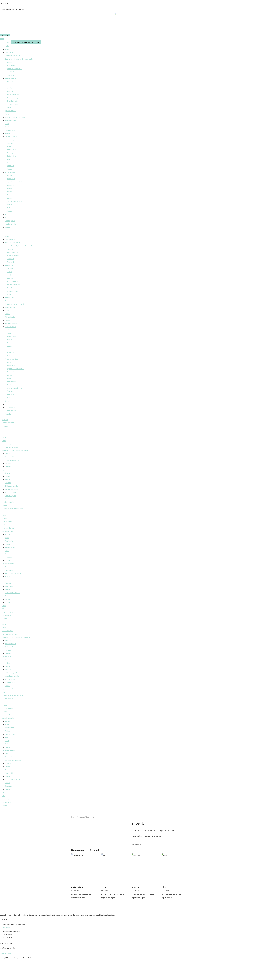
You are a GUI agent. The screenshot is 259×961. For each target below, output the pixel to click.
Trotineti (10, 75)
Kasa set (10, 192)
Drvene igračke (10, 221)
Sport (9, 162)
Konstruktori (11, 149)
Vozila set (10, 166)
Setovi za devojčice (11, 172)
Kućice (9, 175)
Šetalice (10, 82)
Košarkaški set (78, 887)
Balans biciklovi (12, 65)
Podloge (10, 91)
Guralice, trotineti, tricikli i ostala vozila (19, 59)
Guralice (10, 62)
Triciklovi (10, 72)
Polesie (7, 133)
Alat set (10, 143)
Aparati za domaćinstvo (15, 182)
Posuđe (9, 188)
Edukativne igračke (13, 95)
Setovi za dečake (10, 140)
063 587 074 (4, 3)
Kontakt (8, 227)
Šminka (10, 204)
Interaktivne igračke (14, 98)
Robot (9, 159)
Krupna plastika (10, 120)
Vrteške (10, 88)
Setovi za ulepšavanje (14, 201)
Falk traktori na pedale (13, 56)
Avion (9, 146)
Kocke (7, 114)
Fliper (164, 887)
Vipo (6, 217)
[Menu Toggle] (2, 39)
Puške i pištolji (12, 156)
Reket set (136, 887)
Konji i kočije (11, 195)
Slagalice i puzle (12, 104)
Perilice (10, 198)
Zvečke (9, 85)
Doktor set (11, 208)
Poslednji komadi (11, 137)
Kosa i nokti (11, 179)
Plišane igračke (10, 130)
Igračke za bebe (10, 78)
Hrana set (10, 185)
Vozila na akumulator (14, 69)
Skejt (103, 887)
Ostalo (9, 107)
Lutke (7, 124)
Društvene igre (10, 52)
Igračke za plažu (10, 111)
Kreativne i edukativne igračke (15, 117)
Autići (7, 49)
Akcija (7, 46)
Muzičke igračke (12, 101)
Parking (10, 153)
